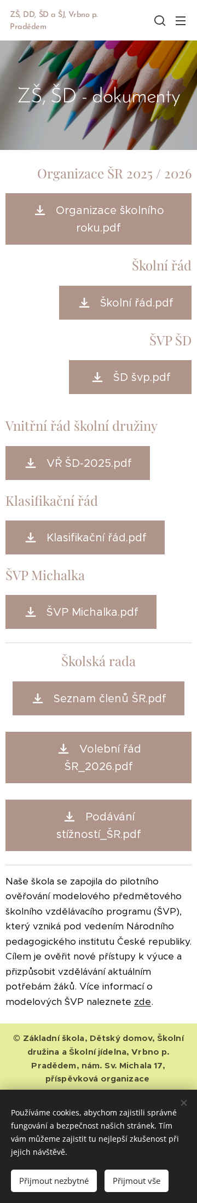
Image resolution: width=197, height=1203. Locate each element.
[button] (159, 20)
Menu (181, 20)
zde (142, 1002)
